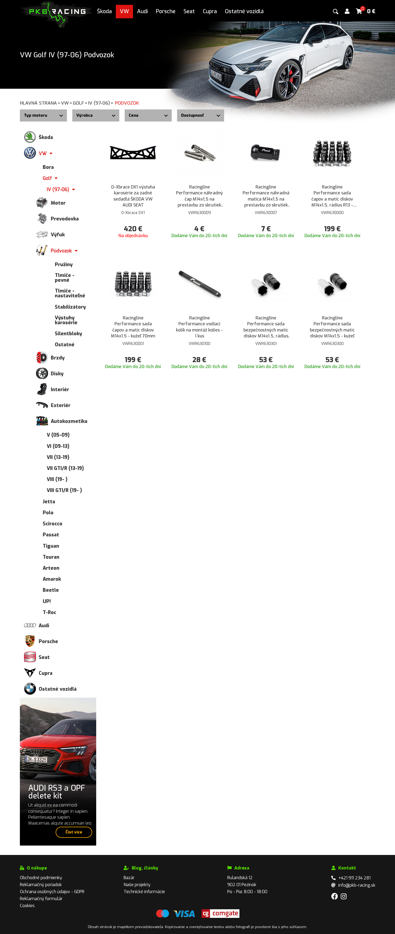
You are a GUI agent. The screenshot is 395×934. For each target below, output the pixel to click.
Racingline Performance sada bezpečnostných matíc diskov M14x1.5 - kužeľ (332, 327)
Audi (142, 11)
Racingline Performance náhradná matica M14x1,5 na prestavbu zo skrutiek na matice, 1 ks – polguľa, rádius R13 (266, 196)
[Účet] (347, 11)
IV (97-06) (100, 103)
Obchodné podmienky (41, 877)
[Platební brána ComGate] (175, 916)
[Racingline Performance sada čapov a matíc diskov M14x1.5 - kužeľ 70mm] (133, 284)
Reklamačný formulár (41, 898)
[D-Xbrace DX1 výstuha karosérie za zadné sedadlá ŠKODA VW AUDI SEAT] (133, 153)
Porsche (165, 11)
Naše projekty (137, 884)
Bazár (129, 877)
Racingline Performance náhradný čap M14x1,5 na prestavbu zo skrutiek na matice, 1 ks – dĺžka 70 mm (199, 196)
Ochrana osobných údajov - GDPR (52, 891)
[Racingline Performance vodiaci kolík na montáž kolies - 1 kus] (199, 284)
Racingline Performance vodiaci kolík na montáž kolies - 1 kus (199, 327)
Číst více (74, 832)
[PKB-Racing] (56, 14)
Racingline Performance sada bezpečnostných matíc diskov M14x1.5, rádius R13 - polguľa (265, 327)
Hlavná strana (40, 103)
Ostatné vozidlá (244, 11)
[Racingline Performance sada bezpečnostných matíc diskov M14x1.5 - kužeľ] (332, 284)
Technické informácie (144, 891)
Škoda (104, 11)
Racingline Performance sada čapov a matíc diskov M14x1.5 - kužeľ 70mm (133, 327)
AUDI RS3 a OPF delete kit (56, 792)
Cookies (27, 905)
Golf (80, 103)
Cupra (210, 11)
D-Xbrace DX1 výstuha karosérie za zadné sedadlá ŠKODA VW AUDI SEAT (133, 196)
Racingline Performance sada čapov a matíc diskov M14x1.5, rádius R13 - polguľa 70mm (332, 196)
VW (124, 11)
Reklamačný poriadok (41, 884)
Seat (189, 11)
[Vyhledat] (335, 11)
